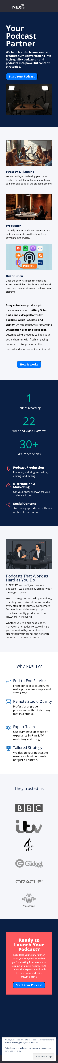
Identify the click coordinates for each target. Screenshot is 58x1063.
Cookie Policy (15, 1050)
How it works (29, 364)
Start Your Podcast (22, 76)
